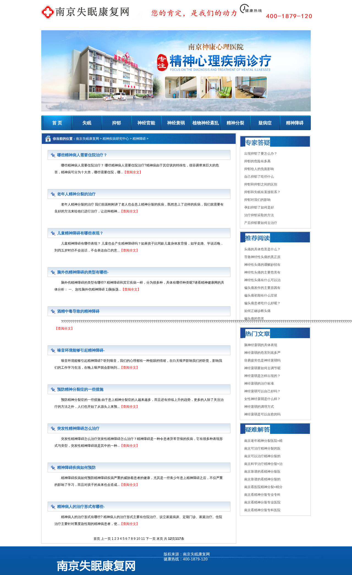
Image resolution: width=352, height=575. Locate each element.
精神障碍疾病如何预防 (76, 467)
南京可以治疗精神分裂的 (262, 456)
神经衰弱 (176, 123)
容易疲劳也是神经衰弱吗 (262, 360)
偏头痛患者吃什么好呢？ (262, 303)
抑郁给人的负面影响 (259, 169)
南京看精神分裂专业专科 (262, 495)
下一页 (151, 539)
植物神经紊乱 (206, 123)
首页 (97, 539)
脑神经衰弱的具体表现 (260, 345)
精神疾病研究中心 (116, 139)
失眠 (86, 123)
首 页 (57, 123)
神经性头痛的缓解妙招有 (262, 265)
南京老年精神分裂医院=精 (263, 441)
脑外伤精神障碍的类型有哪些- (83, 272)
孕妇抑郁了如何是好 (259, 207)
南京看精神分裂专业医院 (262, 502)
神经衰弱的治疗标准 (259, 383)
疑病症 (265, 123)
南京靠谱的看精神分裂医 (262, 471)
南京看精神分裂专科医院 (262, 510)
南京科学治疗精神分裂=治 (263, 464)
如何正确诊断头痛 (257, 311)
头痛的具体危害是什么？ (262, 249)
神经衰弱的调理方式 (259, 407)
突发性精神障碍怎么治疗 (78, 428)
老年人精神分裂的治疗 (76, 194)
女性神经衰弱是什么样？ (262, 399)
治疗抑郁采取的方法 (259, 215)
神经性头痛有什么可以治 (262, 280)
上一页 (106, 539)
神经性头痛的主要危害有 (262, 272)
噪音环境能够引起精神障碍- (81, 350)
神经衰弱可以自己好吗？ (262, 391)
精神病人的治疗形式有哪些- (81, 506)
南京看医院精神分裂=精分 (263, 487)
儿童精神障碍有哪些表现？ (80, 233)
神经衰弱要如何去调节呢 (262, 368)
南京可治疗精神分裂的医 (262, 448)
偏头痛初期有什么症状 (260, 295)
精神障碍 (295, 123)
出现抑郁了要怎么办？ (260, 153)
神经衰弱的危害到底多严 (262, 353)
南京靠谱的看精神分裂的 (262, 479)
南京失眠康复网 (87, 139)
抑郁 (116, 123)
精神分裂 (235, 123)
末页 (159, 539)
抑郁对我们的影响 (257, 200)
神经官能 (146, 123)
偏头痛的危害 (254, 319)
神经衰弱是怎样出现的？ (262, 376)
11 (143, 539)
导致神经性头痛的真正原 (262, 257)
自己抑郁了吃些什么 (259, 177)
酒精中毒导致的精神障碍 (78, 311)
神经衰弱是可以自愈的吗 (262, 414)
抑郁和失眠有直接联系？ (262, 192)
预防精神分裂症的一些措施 (80, 389)
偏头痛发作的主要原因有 (262, 288)
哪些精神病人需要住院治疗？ (82, 155)
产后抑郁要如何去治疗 (260, 223)
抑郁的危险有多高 (257, 161)
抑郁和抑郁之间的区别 (260, 184)
